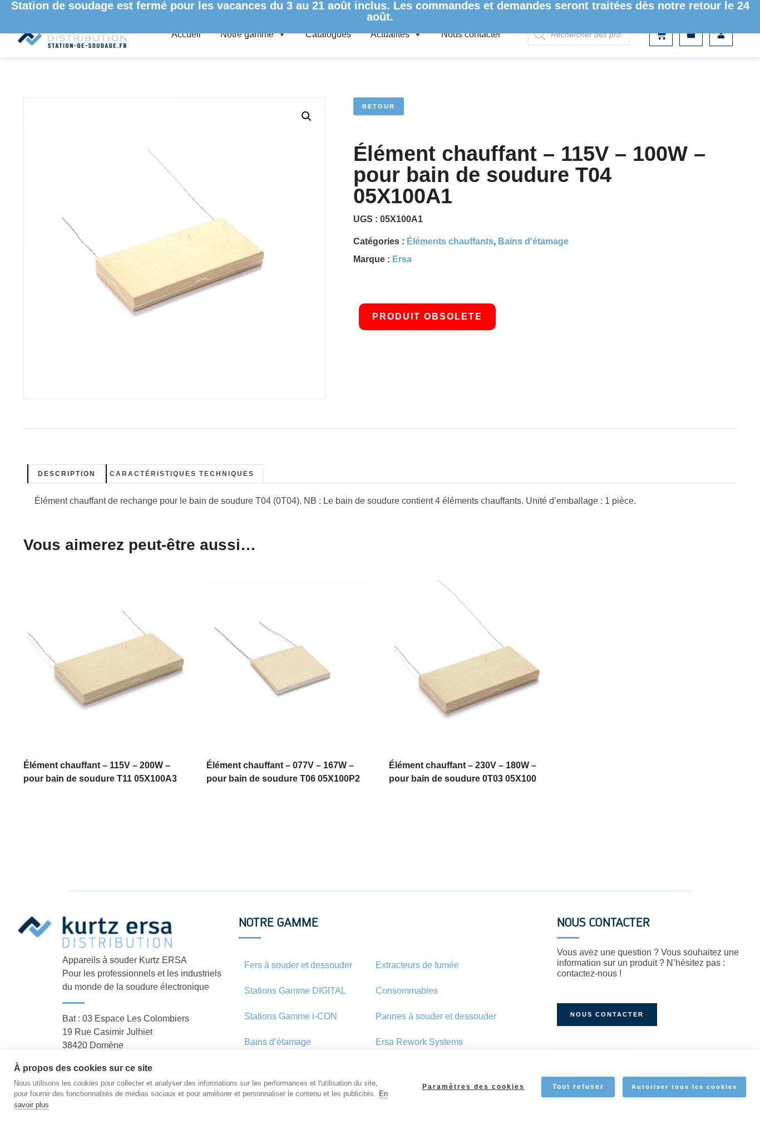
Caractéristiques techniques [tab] (182, 474)
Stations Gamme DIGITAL (295, 990)
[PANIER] (661, 34)
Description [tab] (67, 474)
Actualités (390, 34)
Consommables (407, 990)
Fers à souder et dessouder (298, 965)
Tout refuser (578, 1087)
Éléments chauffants (450, 241)
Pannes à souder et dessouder (436, 1016)
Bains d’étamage (277, 1042)
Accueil (186, 34)
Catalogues (328, 34)
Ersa (402, 259)
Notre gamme (247, 34)
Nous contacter (471, 34)
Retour (378, 106)
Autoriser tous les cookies (684, 1086)
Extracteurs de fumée (417, 965)
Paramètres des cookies (473, 1087)
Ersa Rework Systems (419, 1042)
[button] (307, 116)
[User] (721, 34)
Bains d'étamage (533, 241)
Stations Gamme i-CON (290, 1016)
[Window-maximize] (691, 34)
